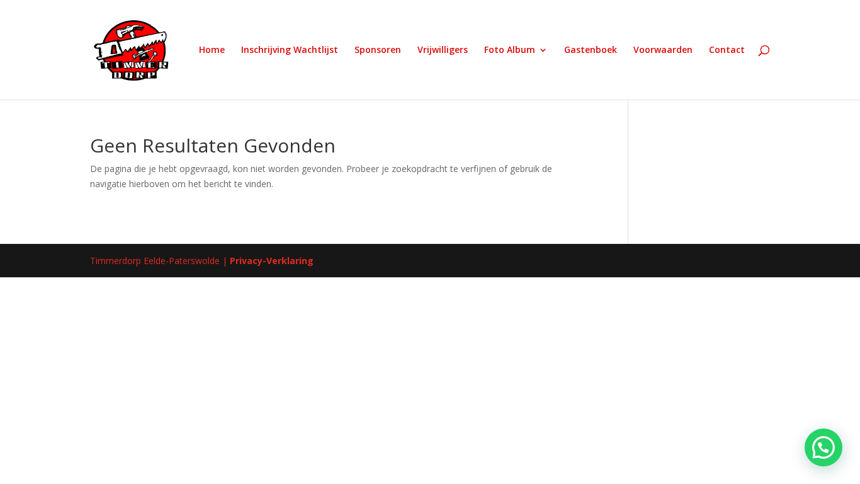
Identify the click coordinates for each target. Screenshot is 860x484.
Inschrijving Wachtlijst (289, 50)
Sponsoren (377, 50)
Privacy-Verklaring (272, 261)
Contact (727, 50)
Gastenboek (590, 50)
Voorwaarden (663, 50)
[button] (823, 447)
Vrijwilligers (442, 50)
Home (212, 50)
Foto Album (509, 50)
